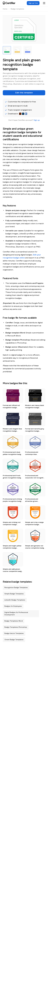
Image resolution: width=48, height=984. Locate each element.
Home (5, 9)
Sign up (37, 120)
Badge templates (17, 9)
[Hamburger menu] (44, 3)
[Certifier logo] (9, 3)
